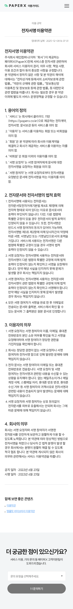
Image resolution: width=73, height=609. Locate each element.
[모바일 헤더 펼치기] (67, 6)
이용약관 (11, 505)
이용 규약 (36, 23)
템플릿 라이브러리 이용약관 (21, 511)
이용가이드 (33, 6)
